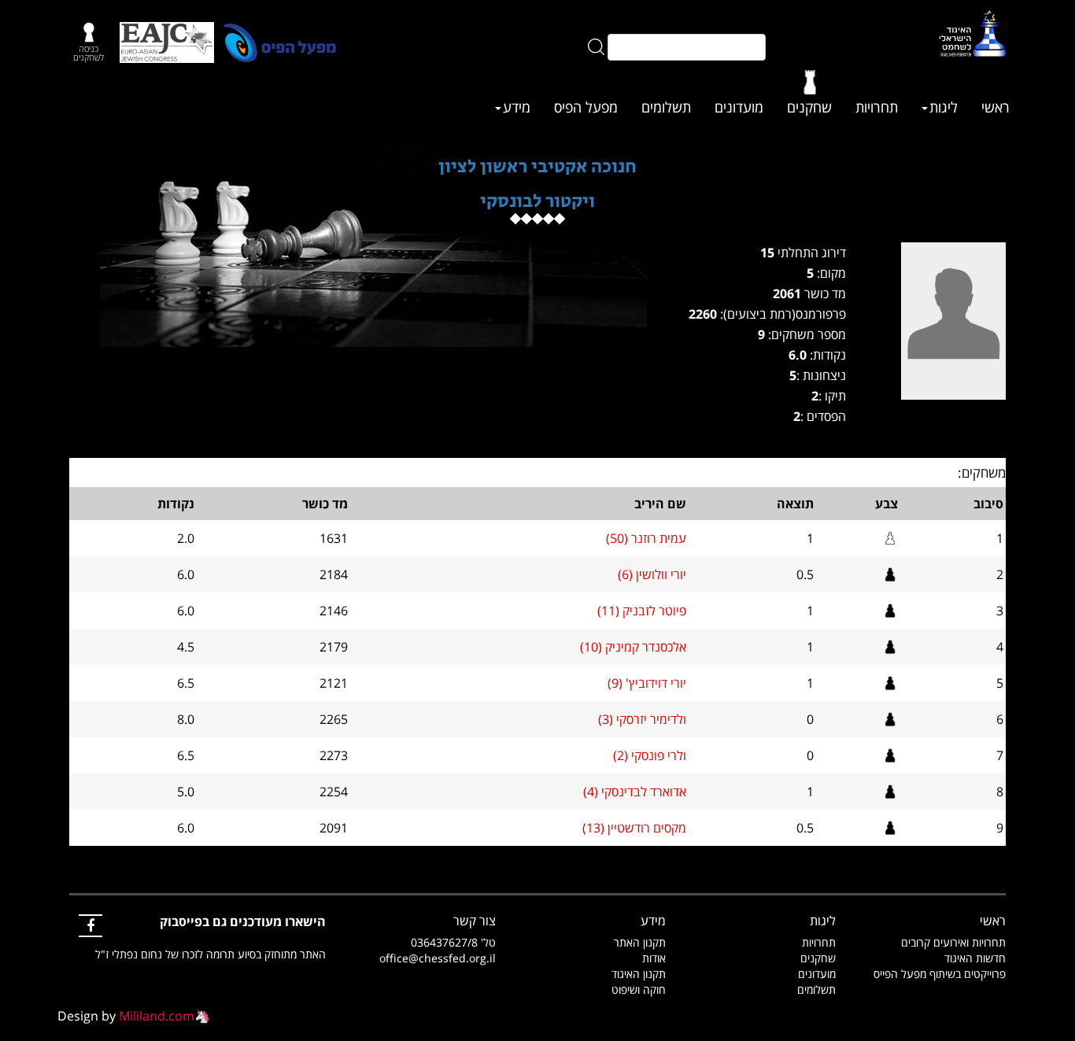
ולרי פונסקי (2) (649, 755)
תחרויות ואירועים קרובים (953, 942)
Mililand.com (156, 1015)
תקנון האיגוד (638, 973)
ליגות (943, 107)
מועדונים (739, 107)
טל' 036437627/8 (453, 942)
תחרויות (876, 107)
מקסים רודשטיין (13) (634, 827)
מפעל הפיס (586, 107)
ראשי (995, 107)
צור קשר (474, 920)
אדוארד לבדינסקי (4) (634, 791)
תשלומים (666, 107)
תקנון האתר (640, 942)
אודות (654, 958)
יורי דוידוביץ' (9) (647, 683)
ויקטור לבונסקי (537, 201)
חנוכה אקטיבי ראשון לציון (537, 166)
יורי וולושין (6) (652, 574)
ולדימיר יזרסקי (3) (642, 719)
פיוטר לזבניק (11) (641, 610)
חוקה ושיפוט (638, 989)
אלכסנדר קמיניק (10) (633, 646)
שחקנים (809, 107)
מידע (516, 107)
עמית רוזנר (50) (646, 538)
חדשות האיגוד (975, 958)
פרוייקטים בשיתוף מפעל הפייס (940, 973)
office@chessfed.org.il (437, 958)
